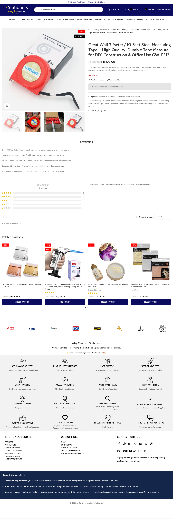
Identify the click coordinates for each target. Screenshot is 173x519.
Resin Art (111, 96)
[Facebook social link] (95, 110)
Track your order (163, 9)
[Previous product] (89, 38)
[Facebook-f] (119, 444)
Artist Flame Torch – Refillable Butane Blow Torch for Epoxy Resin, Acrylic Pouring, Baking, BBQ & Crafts (65, 286)
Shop (97, 30)
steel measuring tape (147, 103)
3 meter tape (116, 100)
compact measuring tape (132, 100)
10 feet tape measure (101, 100)
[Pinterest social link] (101, 110)
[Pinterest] (151, 444)
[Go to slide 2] (87, 307)
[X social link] (98, 110)
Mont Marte (135, 290)
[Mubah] (97, 328)
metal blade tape (111, 103)
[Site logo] (17, 9)
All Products (105, 30)
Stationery (121, 96)
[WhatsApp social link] (104, 110)
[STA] (32, 328)
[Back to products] (92, 38)
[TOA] (75, 328)
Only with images (146, 217)
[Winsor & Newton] (162, 328)
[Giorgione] (54, 328)
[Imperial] (140, 328)
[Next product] (96, 38)
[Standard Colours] (119, 328)
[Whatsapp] (135, 444)
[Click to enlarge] (7, 106)
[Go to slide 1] (85, 307)
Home (90, 30)
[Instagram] (130, 444)
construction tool (150, 100)
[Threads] (140, 444)
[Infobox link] (22, 365)
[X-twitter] (146, 444)
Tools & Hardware (133, 96)
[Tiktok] (124, 444)
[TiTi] (11, 328)
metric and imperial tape (128, 103)
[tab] (86, 141)
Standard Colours (94, 290)
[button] (65, 302)
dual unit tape (98, 103)
